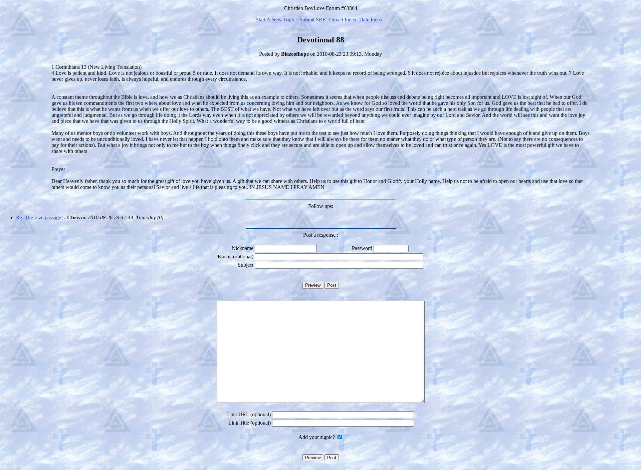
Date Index (371, 19)
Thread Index (342, 19)
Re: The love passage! (39, 217)
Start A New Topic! (276, 19)
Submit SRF (312, 19)
